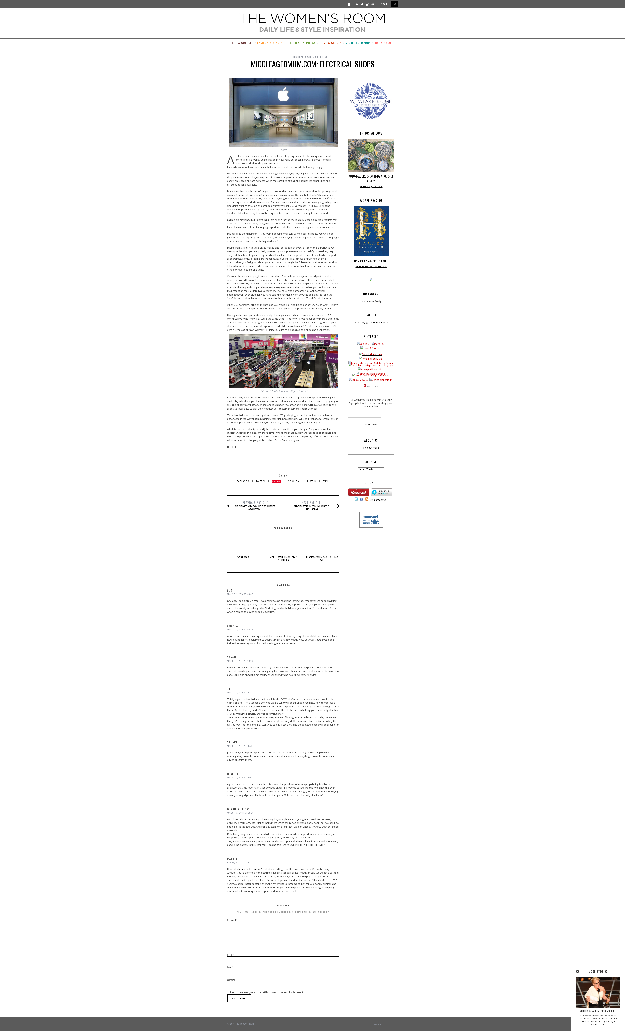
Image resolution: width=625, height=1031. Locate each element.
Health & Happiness (301, 43)
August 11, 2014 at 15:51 (239, 745)
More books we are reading (371, 266)
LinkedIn (311, 481)
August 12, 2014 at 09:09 (240, 812)
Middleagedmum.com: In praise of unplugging (311, 505)
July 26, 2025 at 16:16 (238, 862)
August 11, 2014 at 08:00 (240, 594)
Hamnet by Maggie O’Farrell (371, 261)
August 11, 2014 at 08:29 (240, 629)
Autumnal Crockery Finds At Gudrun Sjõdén (371, 178)
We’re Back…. (244, 557)
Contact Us (380, 499)
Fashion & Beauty (270, 43)
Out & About (383, 43)
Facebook (243, 481)
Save (277, 481)
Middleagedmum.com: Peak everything (283, 559)
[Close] (577, 971)
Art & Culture (242, 43)
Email (326, 481)
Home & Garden (330, 43)
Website (231, 979)
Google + (294, 481)
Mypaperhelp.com (246, 869)
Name (230, 954)
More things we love (371, 186)
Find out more (371, 447)
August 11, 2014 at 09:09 (240, 660)
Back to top (378, 1024)
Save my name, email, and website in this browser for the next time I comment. (267, 992)
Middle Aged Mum (358, 43)
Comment (232, 920)
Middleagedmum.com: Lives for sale (322, 559)
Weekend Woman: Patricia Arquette (598, 1011)
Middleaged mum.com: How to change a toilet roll (255, 505)
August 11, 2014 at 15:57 (239, 777)
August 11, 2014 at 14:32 (240, 692)
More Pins (372, 386)
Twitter (261, 481)
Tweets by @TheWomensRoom (371, 322)
